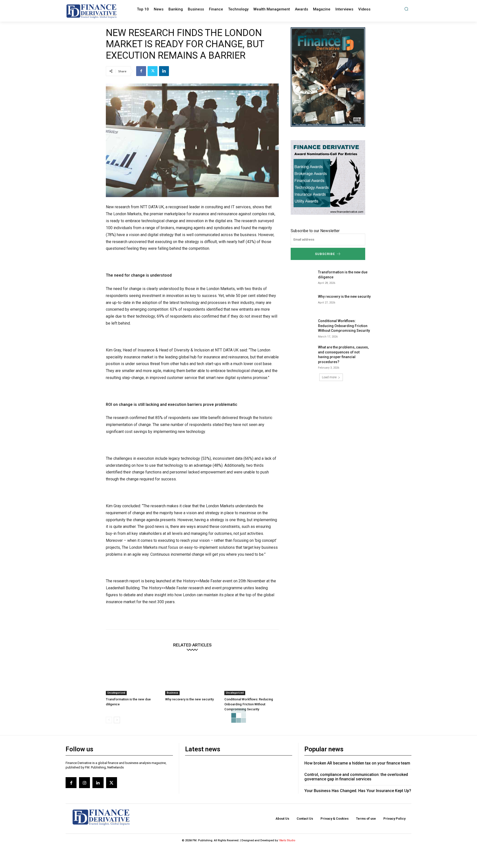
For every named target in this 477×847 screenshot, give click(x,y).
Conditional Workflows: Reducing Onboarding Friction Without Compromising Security (248, 704)
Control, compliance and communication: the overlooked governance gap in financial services (356, 776)
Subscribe (325, 254)
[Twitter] (153, 71)
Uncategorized (116, 692)
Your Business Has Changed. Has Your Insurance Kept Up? (357, 790)
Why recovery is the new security (189, 699)
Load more (329, 377)
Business (172, 692)
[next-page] (117, 720)
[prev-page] (109, 720)
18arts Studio (286, 840)
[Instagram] (84, 782)
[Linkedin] (164, 71)
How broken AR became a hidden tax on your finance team (357, 763)
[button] (406, 9)
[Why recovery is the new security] (192, 676)
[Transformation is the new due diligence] (133, 676)
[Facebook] (141, 71)
